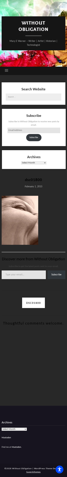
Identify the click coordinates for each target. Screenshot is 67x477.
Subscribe (33, 137)
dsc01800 (33, 302)
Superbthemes (33, 472)
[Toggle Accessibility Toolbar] (59, 469)
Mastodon (6, 437)
